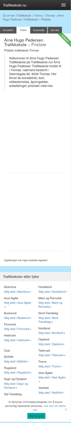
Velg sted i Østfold (15, 361)
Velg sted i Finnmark (16, 329)
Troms (38, 15)
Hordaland (45, 287)
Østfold (8, 356)
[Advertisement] (35, 133)
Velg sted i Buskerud (16, 318)
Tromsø (50, 15)
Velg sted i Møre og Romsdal (50, 304)
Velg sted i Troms (49, 366)
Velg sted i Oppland (50, 344)
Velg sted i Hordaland (51, 291)
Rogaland (10, 368)
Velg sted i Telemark (51, 355)
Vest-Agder (45, 373)
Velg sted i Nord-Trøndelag (48, 320)
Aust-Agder (11, 298)
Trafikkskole (23, 15)
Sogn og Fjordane (15, 379)
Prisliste (23, 30)
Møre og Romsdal (49, 298)
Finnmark (10, 324)
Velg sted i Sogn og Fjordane (16, 385)
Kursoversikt (38, 30)
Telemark (44, 350)
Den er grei (36, 415)
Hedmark (10, 335)
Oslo (7, 350)
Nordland (44, 328)
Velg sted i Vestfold (50, 392)
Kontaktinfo (8, 30)
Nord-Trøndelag (48, 313)
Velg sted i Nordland (50, 333)
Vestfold (43, 388)
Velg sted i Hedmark (16, 340)
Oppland (43, 339)
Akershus (10, 287)
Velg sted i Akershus (16, 291)
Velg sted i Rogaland (17, 372)
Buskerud (10, 313)
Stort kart (55, 30)
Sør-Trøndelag (13, 394)
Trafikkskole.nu (14, 4)
